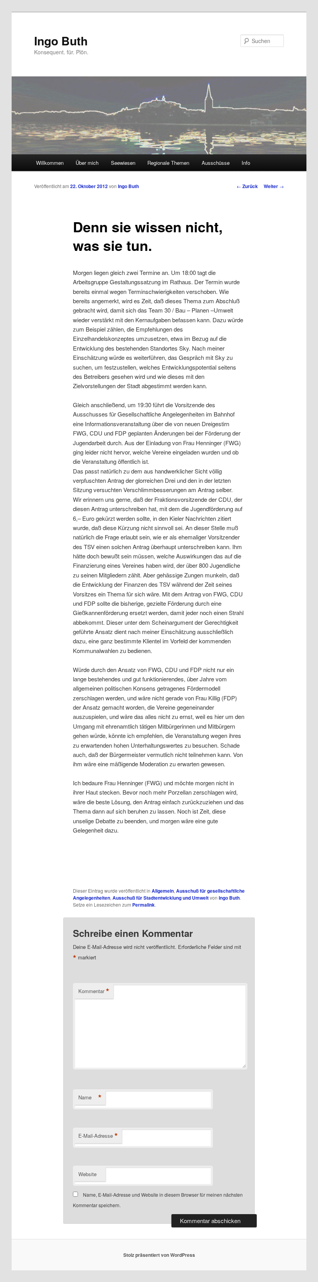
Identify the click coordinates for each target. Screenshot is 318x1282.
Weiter (274, 186)
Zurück (247, 186)
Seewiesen (123, 162)
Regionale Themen (168, 162)
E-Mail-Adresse (98, 1136)
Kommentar (93, 991)
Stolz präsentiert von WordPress (159, 1254)
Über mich (87, 162)
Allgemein (163, 890)
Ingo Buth (61, 40)
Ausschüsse (216, 162)
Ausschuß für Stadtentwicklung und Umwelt (160, 897)
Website (87, 1174)
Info (246, 162)
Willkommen (50, 162)
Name (90, 1097)
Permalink (143, 904)
